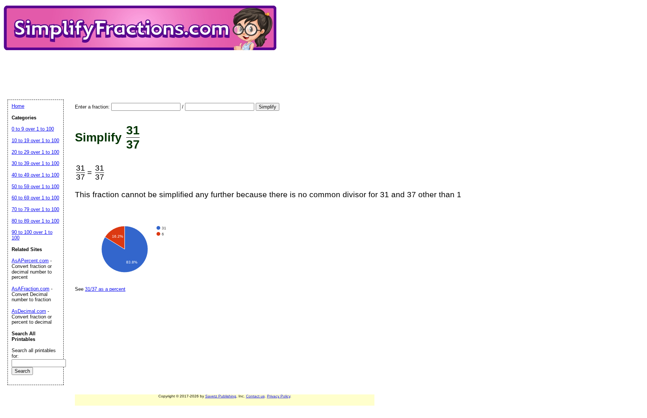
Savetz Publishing (220, 396)
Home (18, 106)
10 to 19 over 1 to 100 (35, 140)
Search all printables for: (34, 353)
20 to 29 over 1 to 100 (35, 152)
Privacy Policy (278, 396)
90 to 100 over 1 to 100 (32, 235)
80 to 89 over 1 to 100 (35, 221)
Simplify (267, 107)
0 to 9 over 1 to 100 (33, 129)
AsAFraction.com (30, 289)
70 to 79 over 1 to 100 (35, 209)
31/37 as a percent (105, 289)
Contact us (255, 396)
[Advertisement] (143, 68)
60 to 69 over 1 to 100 (35, 198)
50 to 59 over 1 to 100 (35, 186)
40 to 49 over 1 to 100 (35, 175)
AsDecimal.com (29, 311)
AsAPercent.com (30, 260)
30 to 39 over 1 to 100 (35, 163)
